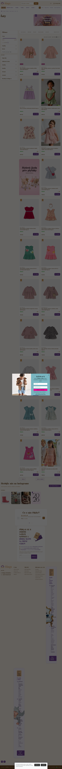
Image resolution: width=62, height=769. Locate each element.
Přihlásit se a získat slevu (40, 389)
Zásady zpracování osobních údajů (40, 394)
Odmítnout (37, 764)
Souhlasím (44, 764)
